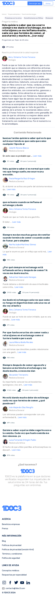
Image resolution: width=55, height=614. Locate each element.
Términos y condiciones (12, 554)
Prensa (5, 528)
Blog (4, 541)
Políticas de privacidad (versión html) (18, 549)
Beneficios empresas (11, 524)
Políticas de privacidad (11, 545)
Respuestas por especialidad (14, 575)
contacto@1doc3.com (13, 588)
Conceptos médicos (10, 570)
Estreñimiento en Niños (33, 18)
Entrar (48, 4)
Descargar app (35, 3)
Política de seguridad (11, 558)
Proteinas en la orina (13, 18)
